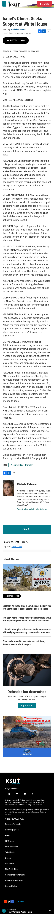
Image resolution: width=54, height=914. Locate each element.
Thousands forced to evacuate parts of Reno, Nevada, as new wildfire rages (24, 643)
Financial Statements (14, 881)
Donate (45, 4)
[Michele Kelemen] (8, 488)
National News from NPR (22, 465)
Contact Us (9, 864)
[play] (4, 910)
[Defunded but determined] (27, 670)
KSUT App (9, 841)
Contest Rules (11, 886)
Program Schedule (13, 824)
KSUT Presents (11, 847)
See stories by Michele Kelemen (32, 509)
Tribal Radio (10, 852)
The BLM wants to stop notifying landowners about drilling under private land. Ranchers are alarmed (27, 619)
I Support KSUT (27, 705)
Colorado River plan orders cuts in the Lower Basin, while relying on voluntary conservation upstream (27, 631)
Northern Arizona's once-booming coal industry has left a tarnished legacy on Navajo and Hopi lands (27, 607)
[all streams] (50, 910)
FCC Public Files (11, 869)
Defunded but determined (27, 692)
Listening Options (12, 830)
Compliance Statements (15, 875)
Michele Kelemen (18, 29)
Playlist (8, 835)
